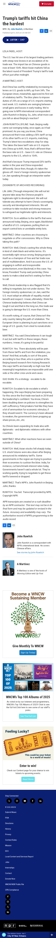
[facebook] (7, 896)
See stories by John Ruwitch (30, 552)
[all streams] (52, 935)
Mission (8, 846)
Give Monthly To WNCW (28, 646)
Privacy (8, 834)
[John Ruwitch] (8, 540)
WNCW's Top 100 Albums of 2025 (28, 697)
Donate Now (10, 879)
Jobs (7, 862)
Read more (28, 779)
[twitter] (7, 907)
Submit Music (10, 812)
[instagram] (7, 901)
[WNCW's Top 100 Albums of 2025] (28, 677)
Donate (47, 4)
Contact (8, 873)
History (8, 829)
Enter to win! (28, 766)
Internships (9, 868)
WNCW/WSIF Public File (14, 884)
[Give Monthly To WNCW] (28, 615)
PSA (7, 818)
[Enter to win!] (28, 743)
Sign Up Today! (28, 652)
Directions (9, 823)
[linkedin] (7, 912)
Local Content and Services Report (19, 857)
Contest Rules (11, 840)
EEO (7, 851)
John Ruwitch (16, 29)
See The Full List (28, 716)
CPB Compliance (12, 890)
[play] (4, 934)
